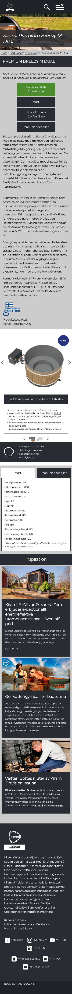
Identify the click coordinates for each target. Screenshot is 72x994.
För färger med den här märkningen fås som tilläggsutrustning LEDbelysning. (31, 452)
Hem (4, 52)
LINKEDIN (39, 947)
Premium (31, 52)
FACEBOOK (17, 939)
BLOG (7, 983)
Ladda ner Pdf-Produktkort (36, 89)
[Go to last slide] (3, 362)
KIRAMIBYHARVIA (39, 966)
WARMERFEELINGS (29, 958)
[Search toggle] (47, 7)
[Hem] (10, 7)
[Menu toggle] (59, 7)
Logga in (29, 983)
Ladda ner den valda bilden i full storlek (36, 399)
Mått (36, 102)
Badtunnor (16, 52)
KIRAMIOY (54, 958)
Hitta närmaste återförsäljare (36, 114)
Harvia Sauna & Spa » (18, 928)
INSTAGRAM (40, 939)
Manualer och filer (36, 127)
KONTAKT (17, 983)
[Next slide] (69, 362)
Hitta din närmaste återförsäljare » (26, 924)
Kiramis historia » (15, 920)
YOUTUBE (61, 939)
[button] (32, 438)
